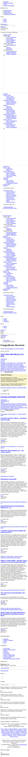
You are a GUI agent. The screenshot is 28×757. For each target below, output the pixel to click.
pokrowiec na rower (12, 735)
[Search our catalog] (14, 334)
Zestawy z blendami (10, 113)
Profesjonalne (9, 169)
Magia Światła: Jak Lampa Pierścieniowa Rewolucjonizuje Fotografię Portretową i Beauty (13, 614)
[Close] (1, 212)
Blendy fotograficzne (8, 109)
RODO (5, 4)
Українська (13, 14)
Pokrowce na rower (10, 194)
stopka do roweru (22, 735)
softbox (11, 730)
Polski (8, 11)
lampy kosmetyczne (17, 734)
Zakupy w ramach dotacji (9, 654)
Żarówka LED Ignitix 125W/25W (13, 397)
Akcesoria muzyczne (8, 207)
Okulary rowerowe (10, 202)
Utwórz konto (6, 648)
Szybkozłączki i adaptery (12, 183)
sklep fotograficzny (18, 730)
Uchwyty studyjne (10, 126)
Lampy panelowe (10, 41)
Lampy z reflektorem (11, 42)
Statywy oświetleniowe (11, 120)
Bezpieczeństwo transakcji (9, 649)
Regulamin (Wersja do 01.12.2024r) (11, 658)
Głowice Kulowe (10, 181)
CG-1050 (3, 360)
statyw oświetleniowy (16, 732)
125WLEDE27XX (5, 401)
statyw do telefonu (22, 729)
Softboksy (8, 47)
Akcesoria (5, 179)
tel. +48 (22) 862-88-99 (8, 5)
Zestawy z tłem (9, 96)
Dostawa (5, 651)
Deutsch (10, 13)
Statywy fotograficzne (8, 171)
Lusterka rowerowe (10, 199)
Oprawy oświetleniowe (11, 127)
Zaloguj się (3, 330)
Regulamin (5, 1)
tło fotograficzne (5, 730)
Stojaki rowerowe (10, 193)
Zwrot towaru (6, 653)
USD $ (5, 21)
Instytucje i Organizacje (8, 656)
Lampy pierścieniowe (11, 37)
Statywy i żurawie (7, 119)
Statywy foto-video (10, 174)
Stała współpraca (7, 657)
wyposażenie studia (5, 732)
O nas (4, 642)
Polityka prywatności (8, 3)
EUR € (5, 19)
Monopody (5, 178)
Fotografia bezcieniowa (8, 100)
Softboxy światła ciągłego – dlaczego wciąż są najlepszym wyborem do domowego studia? (14, 561)
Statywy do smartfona (11, 175)
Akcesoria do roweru (8, 190)
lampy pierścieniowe (7, 734)
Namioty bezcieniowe (11, 102)
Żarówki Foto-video (10, 124)
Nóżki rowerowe (10, 198)
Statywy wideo (6, 167)
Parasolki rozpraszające (11, 51)
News (2, 495)
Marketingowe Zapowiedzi (8, 479)
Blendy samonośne (10, 110)
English (10, 10)
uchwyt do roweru (14, 736)
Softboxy (5, 105)
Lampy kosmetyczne (11, 45)
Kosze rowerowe (10, 197)
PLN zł (5, 20)
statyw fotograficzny (10, 731)
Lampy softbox (9, 38)
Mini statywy (9, 176)
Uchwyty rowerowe (10, 191)
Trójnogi (8, 170)
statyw (2, 729)
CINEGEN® (4, 359)
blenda (6, 729)
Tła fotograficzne (10, 99)
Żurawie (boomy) (10, 122)
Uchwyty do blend (10, 111)
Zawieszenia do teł (10, 97)
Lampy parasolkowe (11, 39)
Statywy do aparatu (10, 172)
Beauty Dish (9, 48)
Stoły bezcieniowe (10, 104)
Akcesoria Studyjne (7, 123)
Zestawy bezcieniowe (11, 101)
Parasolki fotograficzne (8, 114)
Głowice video (9, 180)
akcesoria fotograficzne (21, 731)
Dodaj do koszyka (8, 372)
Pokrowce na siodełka (11, 195)
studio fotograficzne (13, 729)
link (20, 385)
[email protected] (23, 744)
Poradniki (3, 440)
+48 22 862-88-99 (5, 668)
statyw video (24, 732)
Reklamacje (6, 652)
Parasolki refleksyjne (11, 52)
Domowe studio (7, 95)
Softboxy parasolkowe (11, 54)
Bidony (8, 200)
